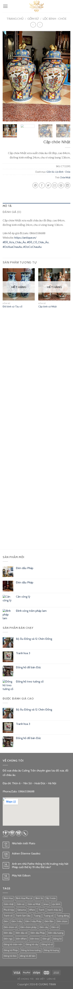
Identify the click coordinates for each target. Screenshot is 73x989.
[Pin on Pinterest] (61, 185)
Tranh (41, 910)
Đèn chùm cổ (10, 927)
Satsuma (21, 910)
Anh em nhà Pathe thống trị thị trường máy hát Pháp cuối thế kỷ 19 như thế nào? (40, 865)
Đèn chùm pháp (28, 927)
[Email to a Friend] (55, 185)
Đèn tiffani (21, 938)
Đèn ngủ (8, 938)
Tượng (37, 915)
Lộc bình (56, 904)
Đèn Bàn (49, 921)
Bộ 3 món (51, 898)
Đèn (6, 921)
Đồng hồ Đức (10, 956)
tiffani (32, 910)
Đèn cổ (55, 927)
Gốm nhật (8, 904)
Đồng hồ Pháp (11, 950)
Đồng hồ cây (32, 944)
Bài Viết (40, 978)
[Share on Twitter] (48, 185)
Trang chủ (15, 18)
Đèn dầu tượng (55, 933)
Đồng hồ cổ (47, 944)
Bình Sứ (39, 898)
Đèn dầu (8, 933)
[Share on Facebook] (42, 185)
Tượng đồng (63, 915)
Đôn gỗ (46, 938)
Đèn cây (44, 927)
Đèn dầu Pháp (38, 933)
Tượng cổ (48, 915)
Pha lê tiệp (9, 910)
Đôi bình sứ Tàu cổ (12, 306)
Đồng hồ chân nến (13, 944)
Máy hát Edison (21, 875)
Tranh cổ (8, 915)
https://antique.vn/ (25, 237)
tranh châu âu (54, 910)
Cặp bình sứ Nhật (47, 306)
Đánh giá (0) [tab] (12, 212)
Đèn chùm (62, 921)
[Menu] (5, 6)
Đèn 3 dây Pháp (33, 921)
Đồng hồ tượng (51, 950)
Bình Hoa (8, 898)
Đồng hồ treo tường (31, 950)
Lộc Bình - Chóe (54, 18)
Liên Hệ (51, 978)
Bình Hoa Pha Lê (24, 898)
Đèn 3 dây (17, 921)
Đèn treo (34, 938)
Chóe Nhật (65, 177)
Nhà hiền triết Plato (23, 843)
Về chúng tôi (25, 978)
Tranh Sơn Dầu (23, 915)
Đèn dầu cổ (21, 933)
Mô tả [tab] (7, 206)
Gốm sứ (20, 904)
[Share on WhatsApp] (35, 185)
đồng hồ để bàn (28, 956)
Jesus (46, 904)
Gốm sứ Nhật (34, 904)
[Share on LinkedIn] (67, 185)
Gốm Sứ (33, 18)
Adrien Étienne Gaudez (26, 853)
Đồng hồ (57, 938)
